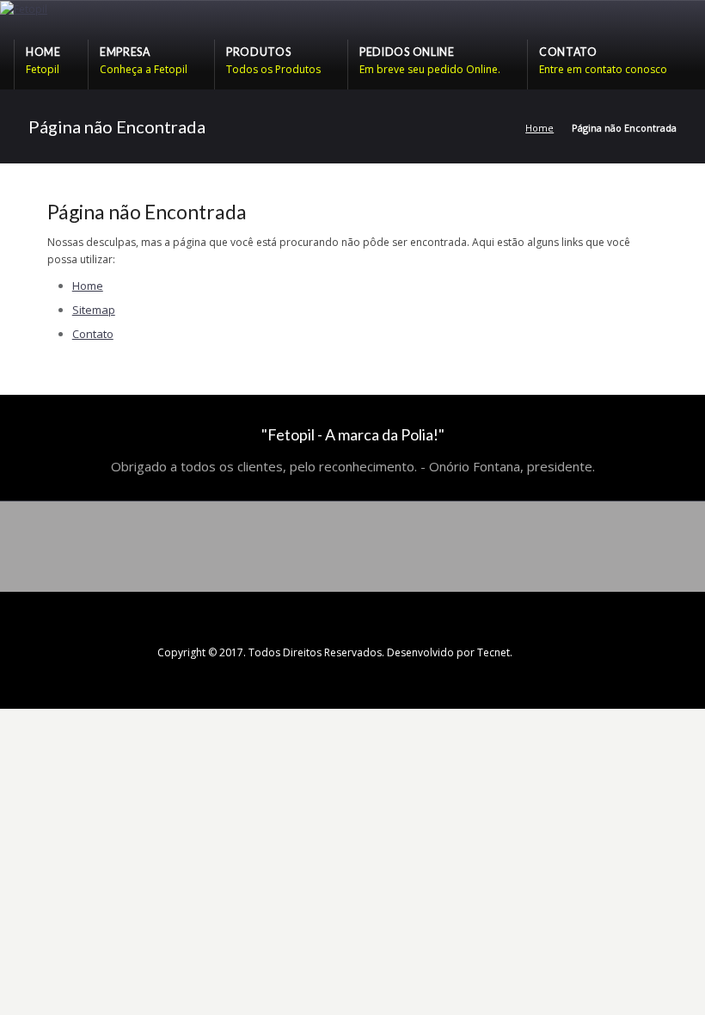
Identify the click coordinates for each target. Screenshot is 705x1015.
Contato (92, 333)
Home (539, 127)
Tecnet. (494, 652)
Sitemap (93, 309)
